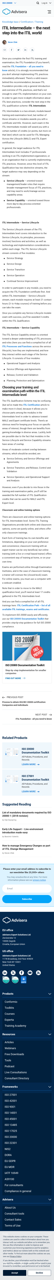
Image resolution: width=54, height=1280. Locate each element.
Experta (9, 1019)
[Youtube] (30, 973)
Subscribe (27, 899)
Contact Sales (13, 1219)
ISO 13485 (11, 1124)
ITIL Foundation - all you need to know (34, 719)
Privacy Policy (15, 1256)
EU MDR (9, 1167)
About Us (10, 1207)
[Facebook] (21, 973)
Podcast (9, 1066)
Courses (10, 1013)
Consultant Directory (17, 1078)
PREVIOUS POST (15, 697)
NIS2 (7, 1149)
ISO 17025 (11, 1130)
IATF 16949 (11, 1173)
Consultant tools (14, 1213)
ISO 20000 (11, 1136)
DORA (8, 1155)
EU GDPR (10, 1161)
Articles (9, 1042)
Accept (14, 1273)
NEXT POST (41, 714)
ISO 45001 (11, 1118)
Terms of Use (13, 1225)
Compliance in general (18, 1191)
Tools (8, 1060)
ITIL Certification (31, 405)
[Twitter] (13, 973)
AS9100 (9, 1179)
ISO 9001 (10, 1106)
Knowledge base (10, 22)
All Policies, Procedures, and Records (35, 758)
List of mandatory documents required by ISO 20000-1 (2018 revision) (26, 814)
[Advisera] (11, 12)
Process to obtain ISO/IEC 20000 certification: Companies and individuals (24, 703)
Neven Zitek (12, 42)
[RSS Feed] (38, 973)
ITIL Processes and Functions (17, 346)
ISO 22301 (11, 1142)
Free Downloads (14, 1054)
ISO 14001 (11, 1112)
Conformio (11, 1001)
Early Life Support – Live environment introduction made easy (22, 831)
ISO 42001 (11, 1100)
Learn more (29, 764)
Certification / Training (32, 22)
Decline (39, 1273)
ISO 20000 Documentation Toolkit (27, 618)
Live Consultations (16, 1072)
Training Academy (15, 1025)
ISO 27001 (11, 1094)
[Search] (38, 3)
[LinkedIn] (4, 973)
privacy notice (39, 880)
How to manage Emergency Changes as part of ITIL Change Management (26, 847)
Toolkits (9, 1007)
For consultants (14, 1185)
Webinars (10, 1048)
